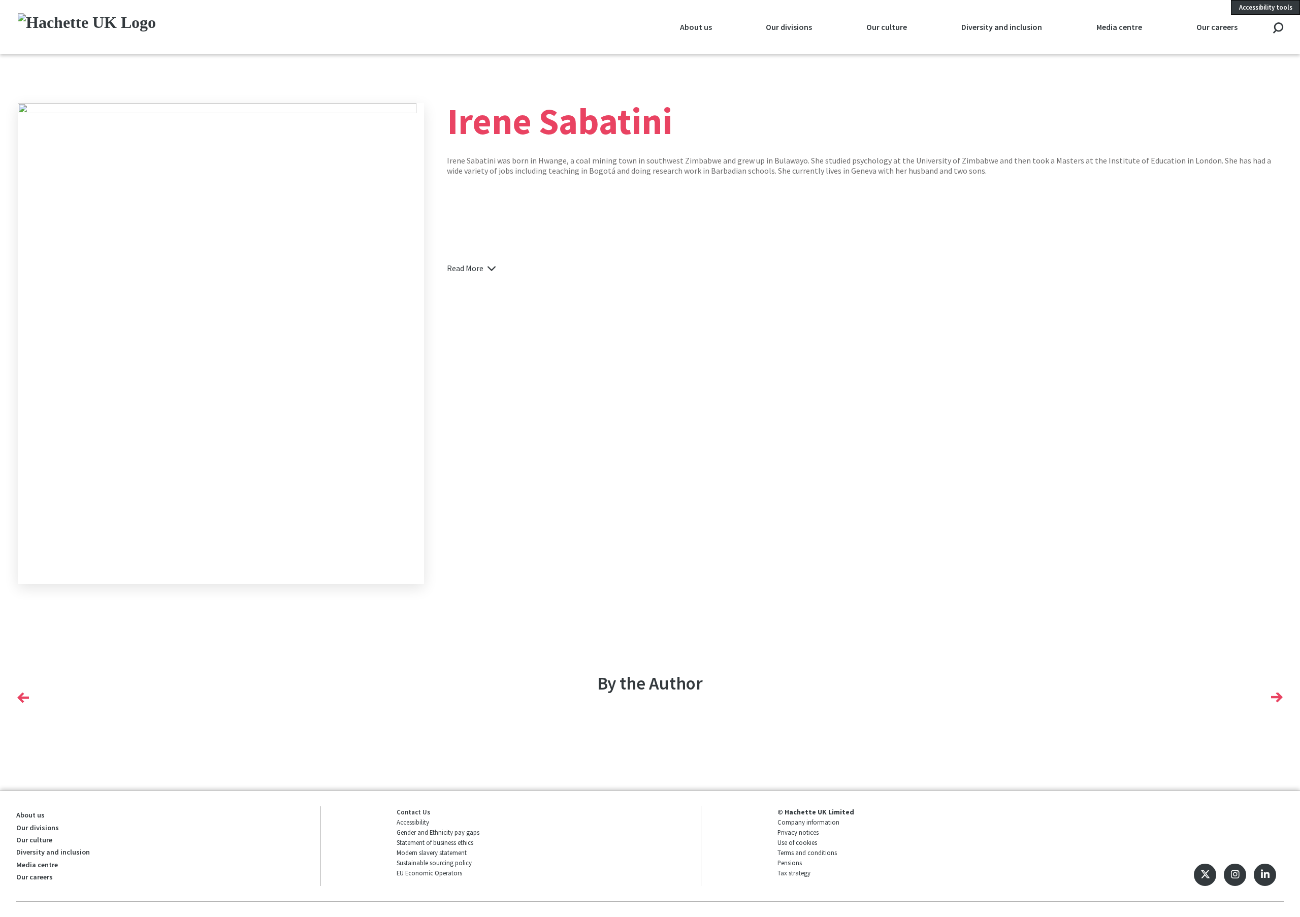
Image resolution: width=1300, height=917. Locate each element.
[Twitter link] (1205, 875)
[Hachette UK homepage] (139, 26)
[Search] (1277, 29)
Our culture (34, 839)
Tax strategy (793, 873)
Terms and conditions (807, 852)
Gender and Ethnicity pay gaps (438, 832)
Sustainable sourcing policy (434, 863)
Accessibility (413, 822)
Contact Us (413, 812)
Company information (808, 822)
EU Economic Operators (429, 873)
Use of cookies (797, 842)
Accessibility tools (1265, 7)
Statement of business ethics (435, 842)
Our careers (34, 876)
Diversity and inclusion (53, 852)
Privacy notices (798, 832)
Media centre (37, 864)
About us (30, 814)
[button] (23, 697)
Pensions (789, 863)
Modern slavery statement (432, 852)
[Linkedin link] (1265, 875)
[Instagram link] (1235, 875)
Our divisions (37, 827)
